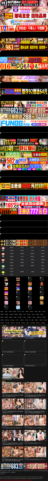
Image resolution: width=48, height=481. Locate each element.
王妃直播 (37, 314)
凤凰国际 (6, 314)
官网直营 (14, 311)
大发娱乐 (24, 317)
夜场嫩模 (10, 317)
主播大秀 (33, 314)
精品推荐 (11, 247)
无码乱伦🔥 (12, 320)
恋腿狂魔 (42, 259)
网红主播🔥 (43, 322)
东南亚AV (43, 253)
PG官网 (6, 311)
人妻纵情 (32, 271)
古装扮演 (11, 259)
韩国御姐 (22, 253)
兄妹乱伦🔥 (18, 322)
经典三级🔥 (8, 322)
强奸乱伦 (22, 247)
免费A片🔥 (13, 322)
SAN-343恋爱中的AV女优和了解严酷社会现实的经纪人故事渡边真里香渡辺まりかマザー (35, 395)
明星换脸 (22, 262)
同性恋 (43, 268)
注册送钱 (27, 311)
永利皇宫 (34, 317)
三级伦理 (11, 250)
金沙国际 (26, 320)
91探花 (22, 256)
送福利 (36, 311)
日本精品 (22, 250)
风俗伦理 (42, 271)
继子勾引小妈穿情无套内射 (8, 352)
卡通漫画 (11, 265)
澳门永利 (18, 311)
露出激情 (22, 265)
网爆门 (43, 265)
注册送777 (32, 311)
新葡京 (39, 311)
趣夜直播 (6, 317)
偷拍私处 (2, 317)
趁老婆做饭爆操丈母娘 (7, 338)
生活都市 (11, 271)
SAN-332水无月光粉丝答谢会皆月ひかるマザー (35, 459)
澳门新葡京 (20, 317)
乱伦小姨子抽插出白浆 (7, 379)
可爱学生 (32, 259)
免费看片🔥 (39, 317)
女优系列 (22, 259)
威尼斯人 (2, 311)
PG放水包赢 (11, 314)
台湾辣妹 (11, 253)
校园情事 (22, 271)
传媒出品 (11, 268)
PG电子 (23, 311)
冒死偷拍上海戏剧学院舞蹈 (30, 352)
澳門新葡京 (29, 317)
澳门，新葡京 (31, 320)
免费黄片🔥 (7, 320)
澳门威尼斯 (2, 322)
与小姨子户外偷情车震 (29, 338)
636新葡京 (44, 317)
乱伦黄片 (41, 314)
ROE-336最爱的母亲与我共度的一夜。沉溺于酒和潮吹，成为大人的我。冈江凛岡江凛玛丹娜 (12, 460)
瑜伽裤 (32, 262)
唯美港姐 (32, 253)
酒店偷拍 (28, 314)
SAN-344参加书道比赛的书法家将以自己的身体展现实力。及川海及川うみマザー (12, 395)
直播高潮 (16, 314)
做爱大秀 (41, 320)
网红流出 (32, 256)
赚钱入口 (28, 322)
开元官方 (16, 320)
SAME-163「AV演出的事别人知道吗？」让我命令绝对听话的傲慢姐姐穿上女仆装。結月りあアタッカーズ (12, 444)
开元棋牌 (10, 311)
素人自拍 (42, 250)
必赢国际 (2, 314)
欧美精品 (32, 247)
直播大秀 (45, 320)
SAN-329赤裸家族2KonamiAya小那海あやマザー (35, 427)
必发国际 (15, 317)
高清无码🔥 (33, 322)
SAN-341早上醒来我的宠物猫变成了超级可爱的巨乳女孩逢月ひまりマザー (12, 412)
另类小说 (11, 274)
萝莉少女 (42, 247)
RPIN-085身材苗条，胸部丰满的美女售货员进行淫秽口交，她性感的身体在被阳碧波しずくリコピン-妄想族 (35, 412)
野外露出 (42, 256)
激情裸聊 (2, 320)
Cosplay (32, 250)
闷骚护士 (42, 262)
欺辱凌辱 (11, 256)
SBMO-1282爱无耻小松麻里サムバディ (33, 443)
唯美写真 (32, 265)
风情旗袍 (11, 262)
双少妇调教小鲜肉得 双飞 (30, 365)
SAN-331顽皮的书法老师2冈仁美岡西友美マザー (12, 427)
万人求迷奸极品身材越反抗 (8, 365)
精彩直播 (20, 314)
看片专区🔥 (23, 322)
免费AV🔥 (38, 322)
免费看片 (36, 320)
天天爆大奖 (22, 320)
